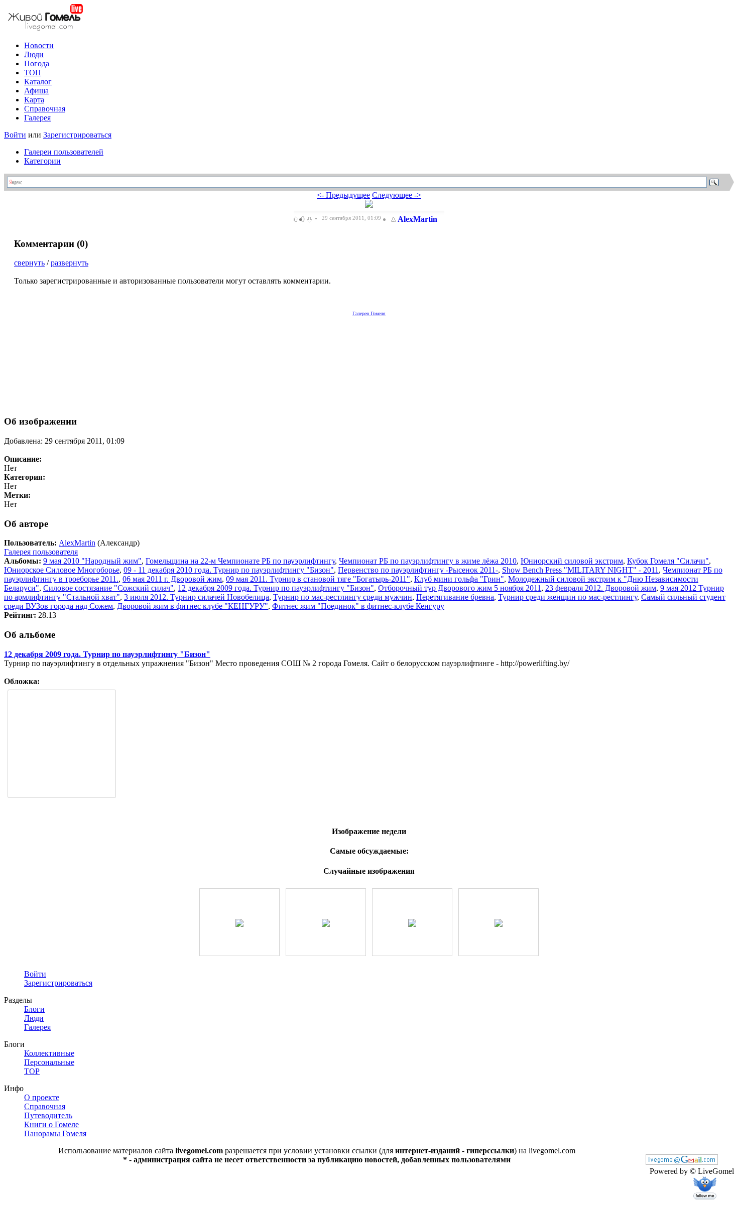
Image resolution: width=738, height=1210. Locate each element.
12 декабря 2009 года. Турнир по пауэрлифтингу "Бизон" (276, 588)
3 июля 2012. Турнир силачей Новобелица (196, 597)
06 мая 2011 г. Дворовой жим (172, 579)
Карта (34, 99)
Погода (36, 63)
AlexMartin (417, 219)
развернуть (69, 262)
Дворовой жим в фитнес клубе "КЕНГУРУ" (192, 606)
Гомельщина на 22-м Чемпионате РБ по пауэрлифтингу (240, 561)
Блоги (34, 1009)
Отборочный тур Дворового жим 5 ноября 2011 (459, 588)
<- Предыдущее (343, 195)
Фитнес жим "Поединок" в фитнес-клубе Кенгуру (358, 606)
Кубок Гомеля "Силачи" (668, 561)
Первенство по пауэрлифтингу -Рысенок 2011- (418, 570)
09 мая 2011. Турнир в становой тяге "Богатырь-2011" (318, 579)
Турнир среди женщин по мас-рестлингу (567, 597)
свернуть (29, 262)
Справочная (44, 108)
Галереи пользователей (63, 152)
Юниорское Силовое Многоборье (61, 570)
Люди (34, 54)
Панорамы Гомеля (55, 1133)
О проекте (41, 1097)
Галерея (37, 117)
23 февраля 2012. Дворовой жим (600, 588)
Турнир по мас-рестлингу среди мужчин (342, 597)
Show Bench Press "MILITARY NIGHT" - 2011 (580, 570)
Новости (39, 45)
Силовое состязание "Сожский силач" (108, 588)
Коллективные (49, 1053)
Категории (42, 161)
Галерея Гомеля (369, 313)
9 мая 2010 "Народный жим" (92, 561)
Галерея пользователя (41, 552)
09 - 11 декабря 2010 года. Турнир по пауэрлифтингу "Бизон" (229, 570)
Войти (15, 134)
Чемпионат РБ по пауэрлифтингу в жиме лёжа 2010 (428, 561)
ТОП (32, 72)
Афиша (36, 90)
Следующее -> (396, 195)
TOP (32, 1071)
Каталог (38, 81)
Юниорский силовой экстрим (572, 561)
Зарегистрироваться (77, 134)
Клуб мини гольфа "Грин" (459, 579)
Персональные (49, 1062)
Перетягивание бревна (455, 597)
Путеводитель (48, 1115)
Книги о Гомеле (51, 1124)
